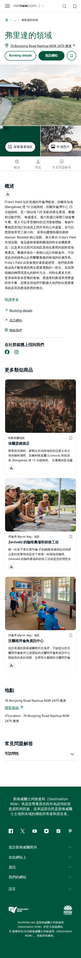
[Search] (64, 7)
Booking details (20, 55)
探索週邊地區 (23, 146)
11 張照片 (63, 146)
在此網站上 (17, 857)
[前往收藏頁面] (74, 6)
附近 (38, 167)
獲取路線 (12, 708)
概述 (17, 167)
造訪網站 (51, 55)
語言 (12, 888)
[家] (24, 6)
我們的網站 (17, 877)
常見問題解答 (61, 167)
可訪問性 (12, 754)
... (15, 20)
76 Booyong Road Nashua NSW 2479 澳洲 (41, 46)
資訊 (12, 867)
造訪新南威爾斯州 (23, 847)
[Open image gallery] (40, 95)
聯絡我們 (15, 330)
